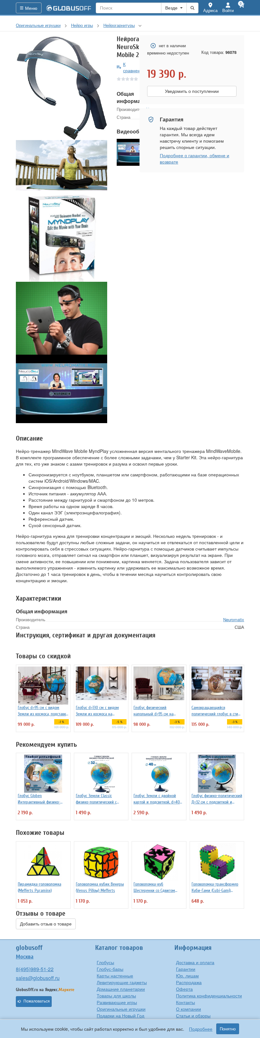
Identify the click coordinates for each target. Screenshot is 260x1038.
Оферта (184, 989)
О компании (188, 1009)
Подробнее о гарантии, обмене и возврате (194, 158)
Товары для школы (116, 995)
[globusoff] (68, 8)
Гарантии (185, 969)
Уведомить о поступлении (192, 91)
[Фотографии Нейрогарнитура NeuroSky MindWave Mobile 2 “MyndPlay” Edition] (61, 87)
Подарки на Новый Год (120, 1015)
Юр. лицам (187, 975)
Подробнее (200, 1029)
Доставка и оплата (195, 962)
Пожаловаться (36, 1001)
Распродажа (189, 982)
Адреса (210, 10)
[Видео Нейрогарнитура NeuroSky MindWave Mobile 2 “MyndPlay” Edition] (61, 389)
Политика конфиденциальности (209, 995)
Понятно (228, 1029)
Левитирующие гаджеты (122, 982)
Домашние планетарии (121, 989)
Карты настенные (115, 975)
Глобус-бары (110, 969)
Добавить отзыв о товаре (46, 923)
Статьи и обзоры (193, 1015)
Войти (228, 10)
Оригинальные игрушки (121, 1009)
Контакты (185, 1002)
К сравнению (134, 67)
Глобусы (105, 962)
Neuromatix (233, 619)
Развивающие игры (117, 1002)
